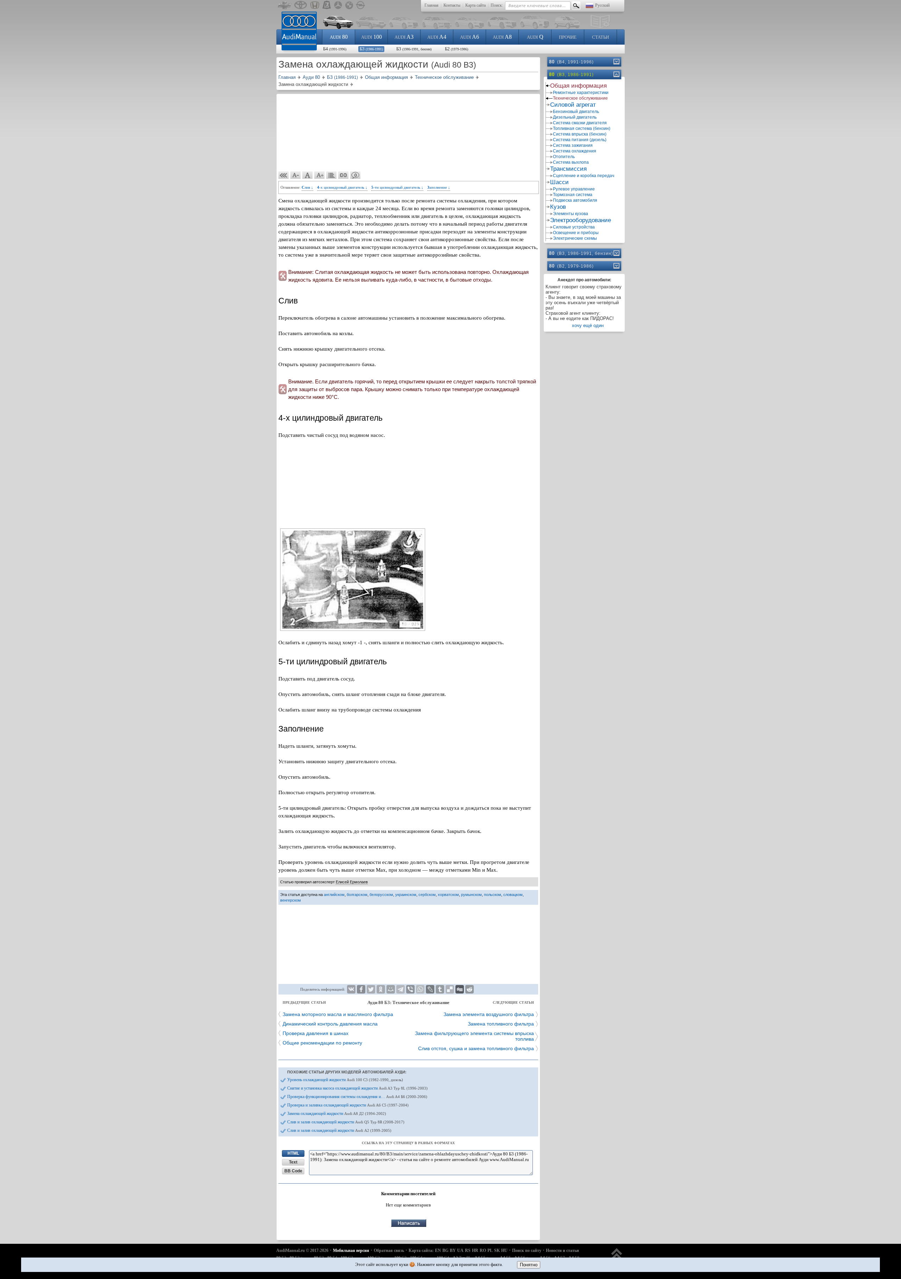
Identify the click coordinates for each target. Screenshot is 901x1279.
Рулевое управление (574, 189)
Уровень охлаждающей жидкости (345, 1079)
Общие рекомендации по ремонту (322, 1043)
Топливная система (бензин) (581, 128)
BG (445, 1250)
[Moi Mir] (390, 989)
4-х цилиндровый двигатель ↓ (342, 187)
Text (293, 1162)
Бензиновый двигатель (576, 111)
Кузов (558, 206)
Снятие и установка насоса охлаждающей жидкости (357, 1088)
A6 (469, 37)
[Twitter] (371, 989)
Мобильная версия (351, 1250)
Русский (602, 5)
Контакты (451, 5)
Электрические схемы (575, 238)
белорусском (381, 894)
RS (468, 1250)
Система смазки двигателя (580, 122)
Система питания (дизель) (579, 139)
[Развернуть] (615, 61)
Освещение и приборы (576, 232)
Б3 (371, 48)
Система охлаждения (574, 151)
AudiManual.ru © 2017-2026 (302, 1250)
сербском (427, 894)
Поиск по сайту (526, 1250)
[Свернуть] (615, 74)
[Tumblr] (440, 989)
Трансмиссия (568, 168)
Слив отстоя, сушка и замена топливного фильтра (476, 1048)
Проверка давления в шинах (315, 1033)
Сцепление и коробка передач (583, 175)
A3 (404, 37)
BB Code (293, 1170)
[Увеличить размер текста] (319, 175)
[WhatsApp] (420, 989)
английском (334, 894)
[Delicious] (450, 989)
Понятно (528, 1264)
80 (339, 37)
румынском (471, 894)
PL (490, 1250)
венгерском (290, 900)
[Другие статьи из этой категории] (331, 175)
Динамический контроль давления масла (330, 1024)
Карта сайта (475, 5)
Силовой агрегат (573, 104)
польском (492, 894)
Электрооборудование (580, 220)
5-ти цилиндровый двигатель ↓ (397, 187)
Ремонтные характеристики (581, 92)
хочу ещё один (588, 325)
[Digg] (459, 989)
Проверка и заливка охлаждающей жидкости (348, 1105)
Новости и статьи (562, 1250)
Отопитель (564, 156)
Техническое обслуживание (580, 98)
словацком (513, 894)
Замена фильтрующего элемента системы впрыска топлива (474, 1036)
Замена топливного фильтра (501, 1024)
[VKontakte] (351, 989)
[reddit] (469, 989)
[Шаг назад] (283, 175)
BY (453, 1250)
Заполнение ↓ (438, 187)
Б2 (456, 48)
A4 (436, 37)
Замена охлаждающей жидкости (336, 1113)
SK (497, 1250)
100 (371, 37)
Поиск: (497, 5)
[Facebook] (361, 989)
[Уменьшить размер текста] (295, 175)
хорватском (448, 894)
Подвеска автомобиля (575, 200)
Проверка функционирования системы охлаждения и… (357, 1096)
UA (460, 1250)
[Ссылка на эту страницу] (343, 175)
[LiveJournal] (430, 989)
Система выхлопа (571, 162)
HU (504, 1250)
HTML (293, 1153)
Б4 (334, 48)
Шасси (559, 182)
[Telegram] (400, 989)
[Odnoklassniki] (381, 989)
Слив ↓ (307, 187)
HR (475, 1250)
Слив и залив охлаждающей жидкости (345, 1122)
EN (438, 1250)
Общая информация (578, 85)
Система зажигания (573, 145)
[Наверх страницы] (617, 1257)
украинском (405, 894)
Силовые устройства (574, 227)
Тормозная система (572, 194)
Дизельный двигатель (575, 117)
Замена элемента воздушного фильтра (488, 1014)
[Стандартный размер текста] (307, 175)
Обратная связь (389, 1250)
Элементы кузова (570, 213)
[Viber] (410, 989)
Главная (431, 5)
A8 (502, 37)
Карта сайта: (421, 1250)
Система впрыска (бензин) (579, 134)
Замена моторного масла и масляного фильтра (338, 1014)
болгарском (357, 894)
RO (483, 1250)
